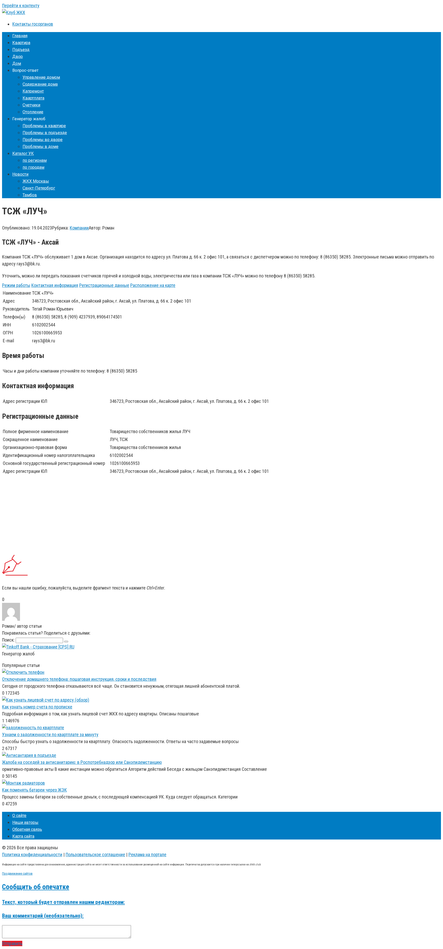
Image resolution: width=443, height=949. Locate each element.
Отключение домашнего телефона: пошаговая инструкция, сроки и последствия (79, 679)
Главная (19, 35)
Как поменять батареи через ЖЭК (34, 790)
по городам (33, 167)
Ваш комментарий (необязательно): (43, 915)
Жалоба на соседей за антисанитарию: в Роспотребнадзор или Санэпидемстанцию (82, 762)
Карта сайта (23, 836)
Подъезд (20, 49)
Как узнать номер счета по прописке (37, 707)
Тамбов (30, 195)
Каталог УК (23, 153)
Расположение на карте (152, 285)
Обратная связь (27, 829)
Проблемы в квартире (44, 125)
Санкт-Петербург (39, 188)
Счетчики (31, 105)
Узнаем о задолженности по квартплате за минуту (50, 734)
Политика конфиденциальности (32, 854)
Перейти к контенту (20, 5)
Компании (79, 228)
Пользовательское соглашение (95, 854)
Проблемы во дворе (43, 139)
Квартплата (33, 98)
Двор (17, 56)
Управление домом (41, 77)
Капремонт (33, 91)
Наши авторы (25, 822)
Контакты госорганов (32, 24)
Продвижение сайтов (17, 873)
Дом (16, 63)
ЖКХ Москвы (36, 181)
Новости (20, 174)
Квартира (21, 42)
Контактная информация (54, 285)
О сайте (19, 815)
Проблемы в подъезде (45, 132)
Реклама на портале (147, 854)
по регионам (35, 160)
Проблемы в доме (40, 146)
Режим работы (16, 285)
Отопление (33, 111)
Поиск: (9, 640)
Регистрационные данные (104, 285)
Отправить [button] (12, 943)
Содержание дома (40, 84)
